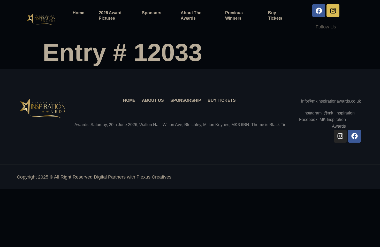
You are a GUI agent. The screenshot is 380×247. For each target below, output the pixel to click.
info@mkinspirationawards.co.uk (331, 101)
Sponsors (151, 13)
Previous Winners (234, 15)
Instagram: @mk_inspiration (329, 113)
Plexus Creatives (153, 177)
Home (78, 13)
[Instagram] (332, 10)
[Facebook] (318, 10)
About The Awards (191, 15)
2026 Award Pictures (110, 15)
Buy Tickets (275, 15)
